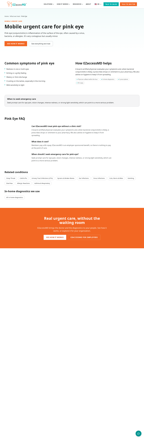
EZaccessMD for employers (84, 237)
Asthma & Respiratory (42, 183)
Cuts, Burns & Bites (116, 178)
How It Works (62, 4)
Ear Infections (84, 178)
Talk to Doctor (128, 4)
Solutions (48, 4)
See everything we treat (40, 44)
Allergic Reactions (23, 183)
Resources (77, 4)
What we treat (15, 16)
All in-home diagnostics (14, 197)
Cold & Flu (23, 178)
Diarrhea (9, 183)
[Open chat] (138, 433)
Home (7, 16)
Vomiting (131, 178)
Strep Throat (10, 178)
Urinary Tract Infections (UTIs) (42, 178)
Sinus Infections (99, 178)
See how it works (16, 44)
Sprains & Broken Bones (65, 178)
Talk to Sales (111, 4)
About (88, 4)
